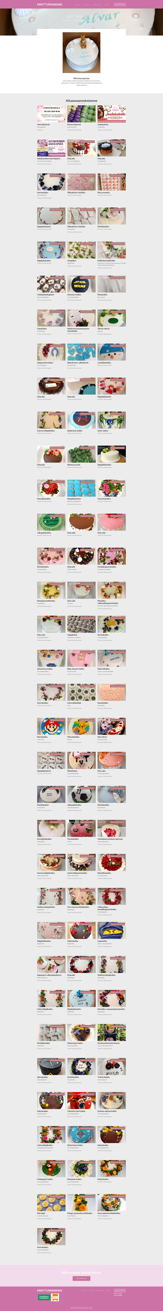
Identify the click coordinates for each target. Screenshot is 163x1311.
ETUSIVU (84, 1290)
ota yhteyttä (120, 4)
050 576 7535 (118, 1293)
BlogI (108, 1290)
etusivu (77, 4)
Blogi (107, 4)
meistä (86, 4)
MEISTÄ (91, 1290)
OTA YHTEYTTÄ (120, 1290)
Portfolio (97, 4)
